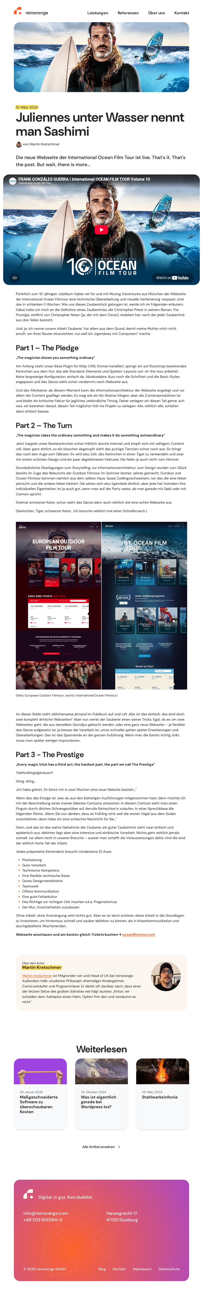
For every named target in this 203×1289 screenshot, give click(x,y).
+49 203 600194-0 (42, 1220)
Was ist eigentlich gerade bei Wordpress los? (98, 1102)
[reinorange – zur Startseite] (31, 11)
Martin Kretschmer (37, 975)
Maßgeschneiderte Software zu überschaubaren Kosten (39, 1104)
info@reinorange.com (45, 1213)
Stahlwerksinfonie (160, 1097)
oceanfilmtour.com (138, 934)
